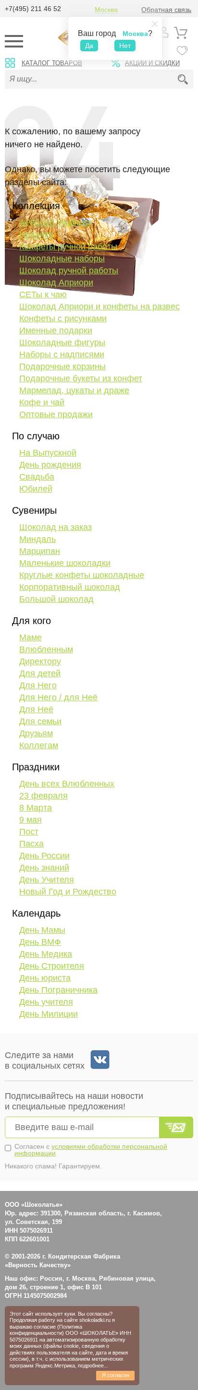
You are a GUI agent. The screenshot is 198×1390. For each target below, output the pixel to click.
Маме (30, 637)
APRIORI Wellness (55, 222)
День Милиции (48, 1014)
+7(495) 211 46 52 (33, 8)
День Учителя (46, 879)
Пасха (31, 843)
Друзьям (36, 733)
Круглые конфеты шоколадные (81, 575)
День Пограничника (58, 990)
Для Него (38, 685)
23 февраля (43, 796)
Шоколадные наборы (62, 258)
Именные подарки (55, 330)
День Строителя (51, 966)
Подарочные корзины (62, 366)
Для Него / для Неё (58, 697)
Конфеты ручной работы (68, 246)
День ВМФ (40, 942)
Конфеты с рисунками (63, 318)
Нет (125, 45)
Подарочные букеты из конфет (80, 378)
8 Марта (35, 808)
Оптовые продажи (56, 414)
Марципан (39, 551)
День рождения (50, 465)
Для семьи (40, 721)
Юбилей (35, 489)
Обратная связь (166, 9)
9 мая (30, 820)
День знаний (44, 867)
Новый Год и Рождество (67, 891)
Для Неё (36, 709)
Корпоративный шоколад (69, 587)
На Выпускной (47, 453)
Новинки (36, 234)
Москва (106, 9)
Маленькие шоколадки (65, 563)
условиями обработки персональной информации (90, 1150)
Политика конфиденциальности (46, 1330)
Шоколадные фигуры (62, 342)
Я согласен (115, 1375)
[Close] (154, 24)
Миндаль (37, 539)
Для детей (40, 673)
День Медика (45, 954)
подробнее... (93, 1365)
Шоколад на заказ (55, 527)
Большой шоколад (56, 599)
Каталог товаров (52, 63)
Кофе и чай (41, 402)
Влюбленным (46, 649)
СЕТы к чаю (43, 294)
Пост (28, 831)
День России (44, 855)
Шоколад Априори (56, 282)
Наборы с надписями (61, 354)
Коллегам (38, 745)
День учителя (46, 1002)
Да (89, 45)
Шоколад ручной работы (68, 270)
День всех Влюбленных (66, 784)
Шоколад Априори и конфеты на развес (99, 306)
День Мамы (42, 930)
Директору (40, 661)
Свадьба (36, 477)
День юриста (45, 978)
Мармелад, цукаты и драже (74, 390)
